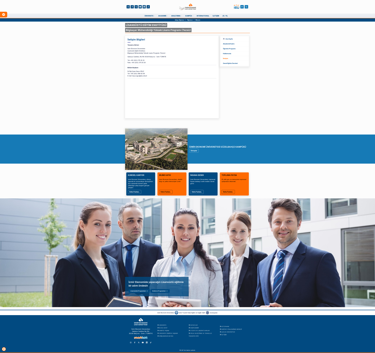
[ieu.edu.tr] (187, 7)
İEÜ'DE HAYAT (163, 328)
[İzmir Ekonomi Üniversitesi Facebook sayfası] (132, 6)
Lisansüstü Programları (138, 291)
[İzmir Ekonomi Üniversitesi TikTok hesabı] (148, 6)
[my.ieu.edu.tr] (236, 6)
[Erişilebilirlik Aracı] (4, 349)
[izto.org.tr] (176, 312)
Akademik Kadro (228, 44)
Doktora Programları (159, 291)
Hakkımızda (227, 53)
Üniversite (162, 325)
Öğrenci (190, 20)
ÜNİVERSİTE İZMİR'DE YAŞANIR (168, 333)
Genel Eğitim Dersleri (230, 63)
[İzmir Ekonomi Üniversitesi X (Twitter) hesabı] (136, 6)
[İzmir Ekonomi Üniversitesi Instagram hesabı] (128, 6)
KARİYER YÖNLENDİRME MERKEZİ (231, 329)
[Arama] (247, 7)
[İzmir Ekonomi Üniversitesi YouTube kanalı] (140, 6)
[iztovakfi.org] (207, 312)
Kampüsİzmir (194, 328)
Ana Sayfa (229, 39)
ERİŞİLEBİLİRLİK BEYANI (166, 336)
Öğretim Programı (229, 48)
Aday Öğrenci (179, 20)
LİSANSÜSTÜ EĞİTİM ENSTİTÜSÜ (146, 25)
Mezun (198, 20)
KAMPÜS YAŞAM (164, 330)
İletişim (225, 58)
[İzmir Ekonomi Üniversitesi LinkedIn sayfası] (144, 6)
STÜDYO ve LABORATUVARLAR (200, 330)
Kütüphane (225, 326)
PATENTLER (194, 325)
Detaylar (194, 151)
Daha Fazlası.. (134, 192)
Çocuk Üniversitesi (228, 332)
